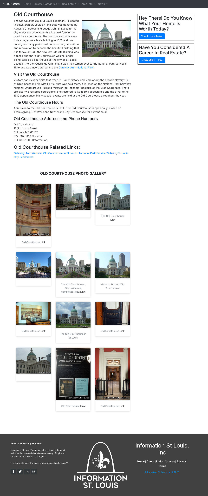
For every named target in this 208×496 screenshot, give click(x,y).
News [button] (102, 4)
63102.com (11, 4)
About (150, 461)
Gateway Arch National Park (76, 67)
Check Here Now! (151, 36)
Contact (170, 461)
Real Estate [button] (69, 4)
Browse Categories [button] (45, 4)
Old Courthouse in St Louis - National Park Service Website (79, 153)
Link (43, 242)
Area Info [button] (87, 4)
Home (27, 4)
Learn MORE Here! (152, 60)
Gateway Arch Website (28, 153)
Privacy (181, 461)
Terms (162, 466)
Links (159, 461)
